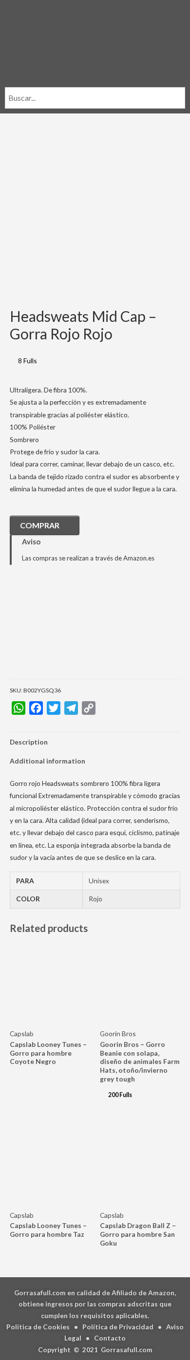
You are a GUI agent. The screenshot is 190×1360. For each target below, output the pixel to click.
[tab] (95, 741)
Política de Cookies (38, 1327)
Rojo (95, 898)
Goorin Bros (118, 1033)
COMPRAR (39, 525)
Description (29, 742)
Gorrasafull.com (126, 1349)
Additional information (47, 761)
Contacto (110, 1338)
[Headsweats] (58, 629)
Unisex (99, 880)
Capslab (22, 1033)
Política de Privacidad (117, 1327)
